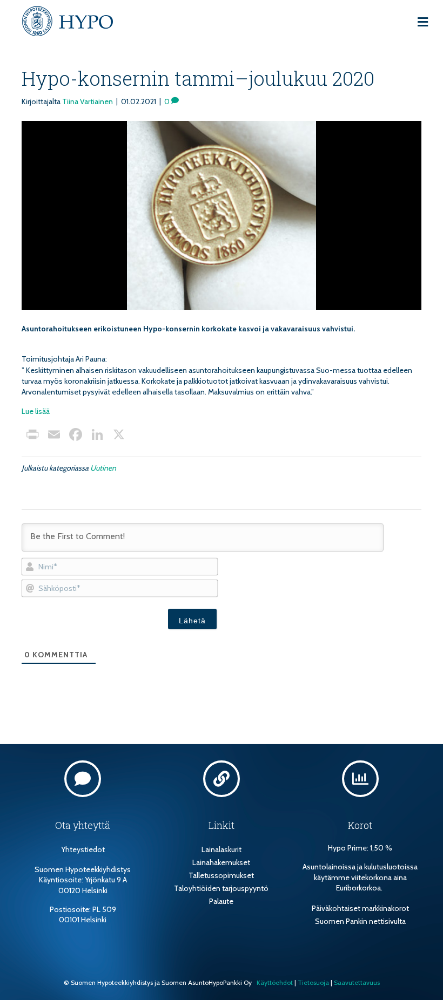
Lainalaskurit (221, 849)
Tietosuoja (313, 982)
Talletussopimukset (221, 875)
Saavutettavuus (357, 982)
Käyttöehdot (275, 982)
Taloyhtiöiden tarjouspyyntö (221, 888)
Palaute (221, 901)
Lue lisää (36, 411)
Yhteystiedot (83, 849)
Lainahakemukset (221, 862)
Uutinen (103, 468)
